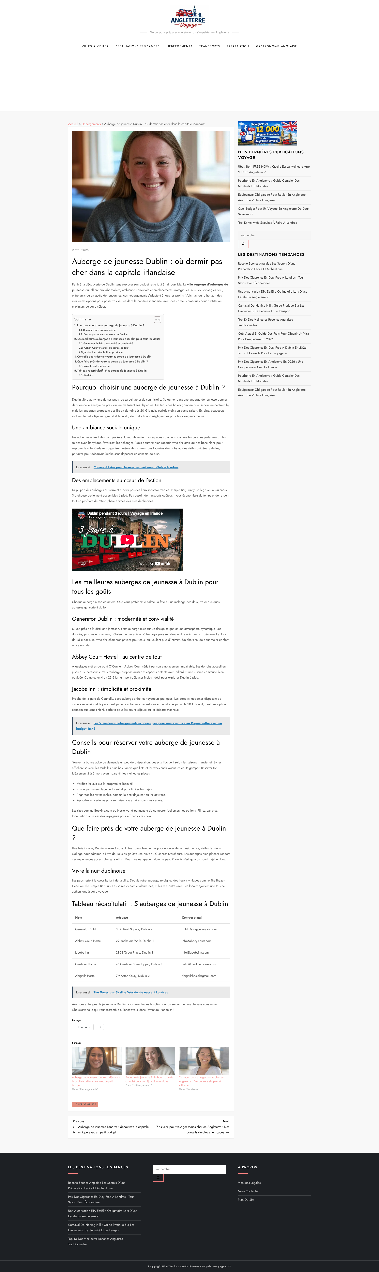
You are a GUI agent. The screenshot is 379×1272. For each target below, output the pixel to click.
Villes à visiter (95, 46)
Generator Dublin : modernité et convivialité (108, 343)
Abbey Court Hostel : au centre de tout (106, 348)
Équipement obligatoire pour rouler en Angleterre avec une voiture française (272, 197)
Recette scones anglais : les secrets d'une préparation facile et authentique (266, 266)
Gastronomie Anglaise (276, 46)
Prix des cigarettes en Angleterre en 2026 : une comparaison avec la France (270, 364)
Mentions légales (249, 1182)
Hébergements (179, 46)
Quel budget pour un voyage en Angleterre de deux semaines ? (273, 211)
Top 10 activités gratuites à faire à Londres (267, 222)
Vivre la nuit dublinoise (96, 366)
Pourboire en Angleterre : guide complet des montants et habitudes (268, 183)
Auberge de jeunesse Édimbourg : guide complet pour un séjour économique (149, 1079)
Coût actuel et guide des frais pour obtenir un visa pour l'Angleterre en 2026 (273, 336)
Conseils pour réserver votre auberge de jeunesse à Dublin (114, 357)
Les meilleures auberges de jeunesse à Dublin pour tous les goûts (118, 339)
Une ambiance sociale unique (99, 330)
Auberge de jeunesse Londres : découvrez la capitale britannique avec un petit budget (96, 1081)
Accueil (73, 124)
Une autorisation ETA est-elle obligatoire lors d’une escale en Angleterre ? (272, 294)
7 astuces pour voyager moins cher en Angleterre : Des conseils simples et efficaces (201, 1081)
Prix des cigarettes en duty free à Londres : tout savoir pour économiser (271, 280)
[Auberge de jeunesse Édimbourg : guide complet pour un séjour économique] (150, 1061)
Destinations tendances (137, 46)
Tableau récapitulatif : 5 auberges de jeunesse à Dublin (112, 371)
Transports (209, 46)
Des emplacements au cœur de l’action (105, 334)
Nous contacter (248, 1191)
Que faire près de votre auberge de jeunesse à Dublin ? (112, 361)
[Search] (243, 244)
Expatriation (238, 46)
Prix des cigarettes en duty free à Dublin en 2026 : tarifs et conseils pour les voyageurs (273, 350)
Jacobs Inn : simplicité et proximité (103, 352)
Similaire (88, 375)
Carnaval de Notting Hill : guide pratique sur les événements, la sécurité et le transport (271, 308)
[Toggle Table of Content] (155, 319)
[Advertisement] (189, 81)
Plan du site (246, 1199)
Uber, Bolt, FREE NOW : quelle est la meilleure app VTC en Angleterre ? (274, 169)
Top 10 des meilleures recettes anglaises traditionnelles (265, 322)
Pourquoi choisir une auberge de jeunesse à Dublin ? (110, 325)
